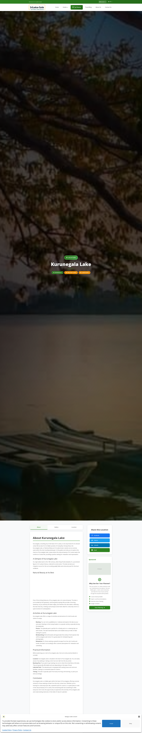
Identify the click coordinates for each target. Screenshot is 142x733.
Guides (65, 7)
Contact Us (27, 730)
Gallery (56, 527)
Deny (130, 723)
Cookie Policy (7, 730)
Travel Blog (88, 7)
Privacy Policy (17, 730)
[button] (139, 716)
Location (74, 527)
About (39, 527)
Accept (111, 723)
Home (57, 7)
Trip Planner (77, 7)
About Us (98, 7)
